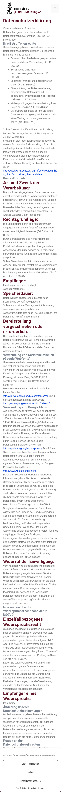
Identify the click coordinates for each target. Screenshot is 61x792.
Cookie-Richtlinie (21, 788)
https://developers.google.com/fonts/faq (25, 396)
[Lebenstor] (25, 8)
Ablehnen (30, 772)
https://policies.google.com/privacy (22, 448)
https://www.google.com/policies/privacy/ (26, 403)
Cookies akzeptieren (30, 763)
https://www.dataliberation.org (19, 470)
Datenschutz (32, 788)
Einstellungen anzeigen (30, 780)
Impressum (41, 788)
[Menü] (55, 8)
